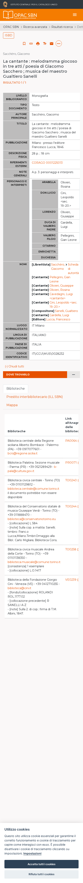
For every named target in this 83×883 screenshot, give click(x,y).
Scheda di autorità (73, 269)
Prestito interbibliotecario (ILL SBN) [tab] (34, 397)
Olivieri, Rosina (60, 290)
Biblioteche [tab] (15, 388)
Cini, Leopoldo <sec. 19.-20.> (63, 305)
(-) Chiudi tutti (14, 366)
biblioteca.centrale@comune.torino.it (33, 489)
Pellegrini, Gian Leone (60, 279)
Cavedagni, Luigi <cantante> (61, 296)
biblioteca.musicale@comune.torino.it (34, 562)
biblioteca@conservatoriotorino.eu (32, 519)
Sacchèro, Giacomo (58, 267)
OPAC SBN (11, 27)
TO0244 (73, 506)
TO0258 (72, 549)
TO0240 (73, 480)
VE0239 (72, 580)
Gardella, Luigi (59, 315)
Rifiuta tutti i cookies (41, 874)
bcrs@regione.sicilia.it (22, 453)
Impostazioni (32, 853)
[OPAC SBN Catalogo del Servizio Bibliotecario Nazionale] (8, 15)
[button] (31, 43)
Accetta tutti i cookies (41, 864)
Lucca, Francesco (58, 319)
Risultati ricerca (62, 27)
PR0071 (73, 462)
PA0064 (73, 441)
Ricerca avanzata (35, 27)
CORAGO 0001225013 (47, 163)
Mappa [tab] (12, 405)
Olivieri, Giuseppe (62, 285)
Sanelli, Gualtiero (66, 311)
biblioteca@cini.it (19, 588)
